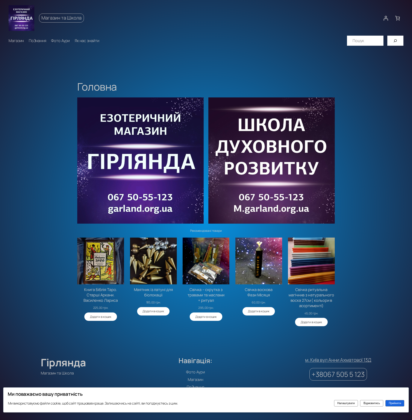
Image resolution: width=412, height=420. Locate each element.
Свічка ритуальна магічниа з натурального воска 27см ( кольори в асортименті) (311, 297)
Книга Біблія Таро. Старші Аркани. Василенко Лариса (100, 295)
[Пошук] (395, 41)
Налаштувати (346, 403)
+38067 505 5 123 (338, 374)
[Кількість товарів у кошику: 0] (397, 18)
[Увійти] (386, 18)
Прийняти (395, 403)
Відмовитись (372, 403)
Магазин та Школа (61, 18)
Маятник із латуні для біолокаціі (153, 292)
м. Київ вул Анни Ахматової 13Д (338, 360)
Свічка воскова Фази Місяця (259, 292)
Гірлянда (63, 362)
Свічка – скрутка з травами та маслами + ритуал (206, 295)
